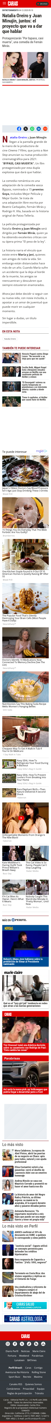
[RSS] (36, 1344)
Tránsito (39, 1393)
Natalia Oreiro (10, 339)
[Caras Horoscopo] (25, 1321)
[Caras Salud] (25, 1308)
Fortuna (12, 1355)
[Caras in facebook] (15, 1344)
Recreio (27, 1376)
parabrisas (25, 1059)
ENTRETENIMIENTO (10, 10)
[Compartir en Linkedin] (39, 129)
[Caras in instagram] (8, 1344)
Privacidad (28, 1388)
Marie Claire (39, 1351)
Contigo (38, 1367)
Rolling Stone (39, 1372)
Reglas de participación (19, 1393)
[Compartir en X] (26, 129)
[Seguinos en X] (22, 1344)
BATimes (32, 1360)
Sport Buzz (14, 1376)
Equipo (40, 1388)
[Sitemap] (43, 1344)
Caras (28, 1367)
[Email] (45, 129)
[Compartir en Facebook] (19, 129)
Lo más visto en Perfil (20, 1226)
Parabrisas (37, 1355)
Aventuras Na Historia (17, 1372)
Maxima (38, 1376)
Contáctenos (13, 1388)
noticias (25, 928)
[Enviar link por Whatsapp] (32, 129)
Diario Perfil (12, 1351)
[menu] (4, 4)
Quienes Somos (33, 1384)
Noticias (25, 1351)
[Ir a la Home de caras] (13, 4)
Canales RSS (15, 1384)
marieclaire (25, 973)
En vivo (43, 4)
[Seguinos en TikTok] (29, 1344)
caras (25, 1015)
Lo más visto (12, 1144)
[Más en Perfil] (18, 920)
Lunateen (19, 1360)
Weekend (24, 1355)
